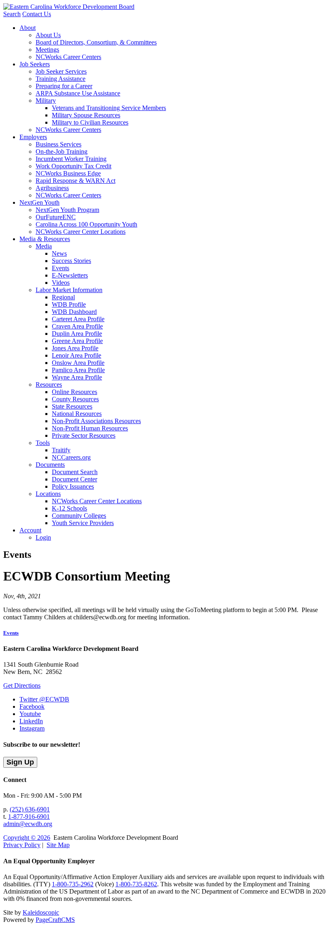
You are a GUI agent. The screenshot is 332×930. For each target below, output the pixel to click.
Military (46, 100)
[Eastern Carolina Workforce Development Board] (68, 6)
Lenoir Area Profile (76, 355)
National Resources (77, 413)
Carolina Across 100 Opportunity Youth (86, 224)
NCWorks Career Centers (68, 56)
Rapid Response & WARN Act (75, 180)
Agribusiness (52, 187)
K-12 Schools (69, 508)
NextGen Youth (39, 202)
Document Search (75, 471)
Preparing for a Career (64, 86)
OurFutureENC (56, 217)
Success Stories (71, 260)
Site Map (58, 844)
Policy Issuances (73, 486)
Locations (48, 493)
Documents (50, 464)
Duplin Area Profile (77, 333)
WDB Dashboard (74, 311)
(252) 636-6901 (30, 809)
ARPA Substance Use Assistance (78, 93)
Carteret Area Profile (78, 319)
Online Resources (74, 391)
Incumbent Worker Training (71, 158)
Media (44, 246)
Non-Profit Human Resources (90, 428)
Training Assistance (60, 78)
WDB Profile (69, 304)
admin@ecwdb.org (27, 823)
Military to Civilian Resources (90, 122)
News (59, 253)
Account (30, 530)
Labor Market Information (69, 289)
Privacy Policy (21, 844)
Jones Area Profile (75, 348)
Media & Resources (44, 238)
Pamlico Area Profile (78, 369)
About (27, 27)
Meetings (47, 49)
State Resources (72, 406)
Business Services (58, 144)
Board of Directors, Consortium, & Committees (96, 42)
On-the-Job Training (61, 151)
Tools (43, 442)
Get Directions (21, 685)
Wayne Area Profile (77, 377)
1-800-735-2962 (73, 884)
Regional (63, 297)
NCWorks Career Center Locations (81, 231)
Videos (61, 282)
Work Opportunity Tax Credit (73, 166)
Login (43, 537)
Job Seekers (34, 64)
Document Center (74, 479)
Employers (33, 136)
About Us (48, 35)
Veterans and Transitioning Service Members (109, 107)
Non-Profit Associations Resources (96, 420)
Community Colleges (79, 515)
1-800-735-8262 (136, 884)
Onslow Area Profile (78, 362)
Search (12, 14)
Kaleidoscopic (41, 912)
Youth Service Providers (83, 522)
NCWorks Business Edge (68, 173)
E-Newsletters (70, 275)
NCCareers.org (71, 457)
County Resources (75, 399)
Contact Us (36, 14)
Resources (49, 384)
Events (60, 268)
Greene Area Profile (77, 340)
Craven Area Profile (77, 326)
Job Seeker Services (61, 71)
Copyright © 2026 (26, 837)
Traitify (61, 450)
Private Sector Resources (83, 435)
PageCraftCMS (55, 919)
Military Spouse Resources (86, 115)
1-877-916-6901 (29, 816)
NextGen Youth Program (67, 209)
